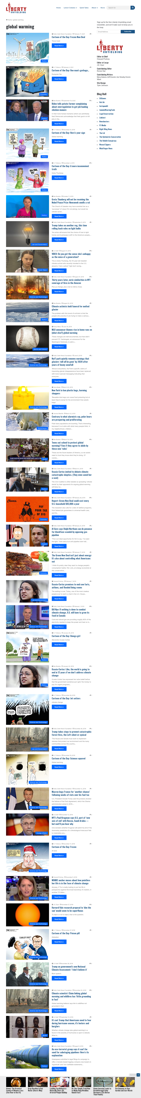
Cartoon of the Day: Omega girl (66, 636)
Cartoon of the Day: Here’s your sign (68, 132)
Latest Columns (69, 8)
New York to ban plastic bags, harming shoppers (69, 392)
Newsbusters (104, 121)
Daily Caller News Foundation (62, 34)
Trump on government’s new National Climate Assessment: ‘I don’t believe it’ (69, 968)
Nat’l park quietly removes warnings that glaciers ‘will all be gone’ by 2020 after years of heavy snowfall (70, 361)
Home (58, 8)
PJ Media (102, 125)
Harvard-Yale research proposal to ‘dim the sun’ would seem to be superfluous (71, 909)
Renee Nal (101, 71)
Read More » (59, 46)
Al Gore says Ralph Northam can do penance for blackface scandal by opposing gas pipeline (72, 532)
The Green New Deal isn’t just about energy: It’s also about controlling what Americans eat (72, 558)
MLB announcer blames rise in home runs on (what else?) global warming (72, 331)
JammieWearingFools (107, 109)
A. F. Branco (57, 67)
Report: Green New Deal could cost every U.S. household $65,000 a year (70, 502)
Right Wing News (105, 129)
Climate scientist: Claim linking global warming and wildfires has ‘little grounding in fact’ (71, 996)
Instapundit (103, 106)
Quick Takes (84, 8)
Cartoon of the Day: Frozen (64, 846)
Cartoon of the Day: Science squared (68, 758)
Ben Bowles (57, 100)
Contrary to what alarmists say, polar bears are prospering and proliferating (72, 418)
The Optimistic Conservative (110, 136)
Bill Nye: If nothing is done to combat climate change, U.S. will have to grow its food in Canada (70, 612)
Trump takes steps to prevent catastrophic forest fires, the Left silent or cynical (71, 733)
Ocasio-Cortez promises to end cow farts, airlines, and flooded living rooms (71, 586)
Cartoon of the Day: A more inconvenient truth (70, 167)
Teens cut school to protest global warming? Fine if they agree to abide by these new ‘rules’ (70, 445)
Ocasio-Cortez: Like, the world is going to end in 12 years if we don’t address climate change (71, 672)
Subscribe (127, 31)
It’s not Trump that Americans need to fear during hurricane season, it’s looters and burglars (71, 1023)
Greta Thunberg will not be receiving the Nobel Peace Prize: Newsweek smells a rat (71, 201)
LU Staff (55, 251)
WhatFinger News (105, 148)
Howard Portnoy (58, 581)
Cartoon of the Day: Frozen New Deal (68, 37)
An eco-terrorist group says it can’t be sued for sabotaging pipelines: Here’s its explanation (70, 1052)
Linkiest (102, 117)
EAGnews (102, 98)
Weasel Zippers (105, 144)
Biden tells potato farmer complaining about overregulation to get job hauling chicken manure (70, 106)
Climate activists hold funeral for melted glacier (70, 308)
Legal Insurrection (106, 113)
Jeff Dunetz (111, 77)
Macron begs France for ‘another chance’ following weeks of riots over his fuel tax (71, 793)
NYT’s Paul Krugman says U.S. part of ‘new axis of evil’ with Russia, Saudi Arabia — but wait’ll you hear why (71, 820)
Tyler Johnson (102, 85)
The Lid (102, 133)
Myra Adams (102, 77)
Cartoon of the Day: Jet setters (66, 698)
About (94, 8)
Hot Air (102, 102)
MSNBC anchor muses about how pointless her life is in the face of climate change (71, 882)
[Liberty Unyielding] (16, 7)
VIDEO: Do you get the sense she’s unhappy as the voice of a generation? (71, 255)
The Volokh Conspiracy (107, 140)
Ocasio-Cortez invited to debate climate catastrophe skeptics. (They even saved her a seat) (72, 474)
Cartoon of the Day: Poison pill (66, 933)
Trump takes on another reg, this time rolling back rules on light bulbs (69, 227)
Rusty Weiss (57, 326)
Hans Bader (57, 387)
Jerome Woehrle (58, 413)
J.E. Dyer (56, 904)
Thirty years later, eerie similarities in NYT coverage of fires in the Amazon (71, 281)
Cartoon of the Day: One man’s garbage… (70, 70)
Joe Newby (120, 77)
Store (103, 8)
